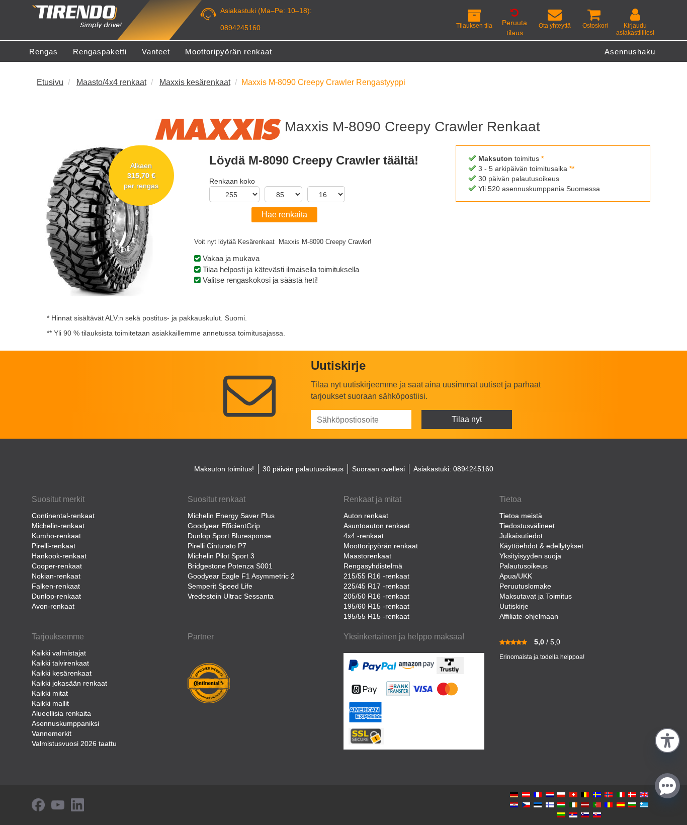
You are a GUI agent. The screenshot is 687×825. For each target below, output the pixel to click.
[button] (667, 739)
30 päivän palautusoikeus (303, 469)
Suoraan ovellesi (378, 469)
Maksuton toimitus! (224, 469)
